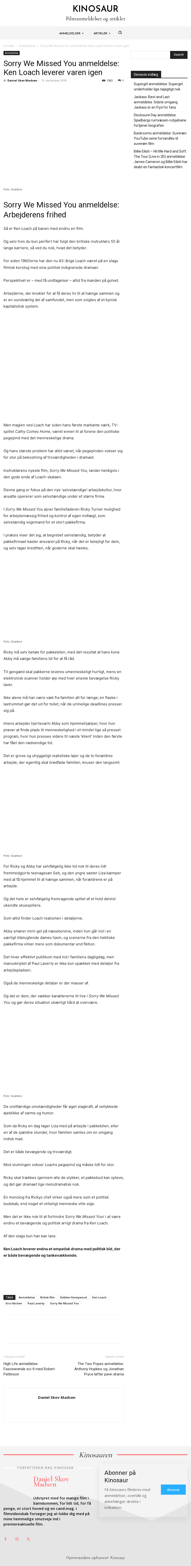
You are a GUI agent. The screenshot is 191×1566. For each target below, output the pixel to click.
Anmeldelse (27, 46)
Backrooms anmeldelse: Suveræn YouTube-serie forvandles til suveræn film (160, 138)
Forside (8, 46)
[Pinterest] (31, 92)
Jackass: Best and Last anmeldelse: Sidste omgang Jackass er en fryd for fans (156, 102)
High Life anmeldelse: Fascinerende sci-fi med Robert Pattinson (29, 1369)
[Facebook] (8, 92)
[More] (54, 92)
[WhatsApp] (43, 92)
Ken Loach (99, 1297)
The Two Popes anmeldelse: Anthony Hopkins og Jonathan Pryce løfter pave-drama (99, 1369)
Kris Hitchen (14, 1303)
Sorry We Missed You (64, 1303)
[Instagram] (16, 1539)
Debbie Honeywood (73, 1297)
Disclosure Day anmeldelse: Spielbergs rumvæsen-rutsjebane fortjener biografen (160, 120)
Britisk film (47, 1297)
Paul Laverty (36, 1303)
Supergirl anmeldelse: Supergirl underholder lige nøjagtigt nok (158, 86)
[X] (20, 92)
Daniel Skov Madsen (22, 80)
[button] (119, 32)
